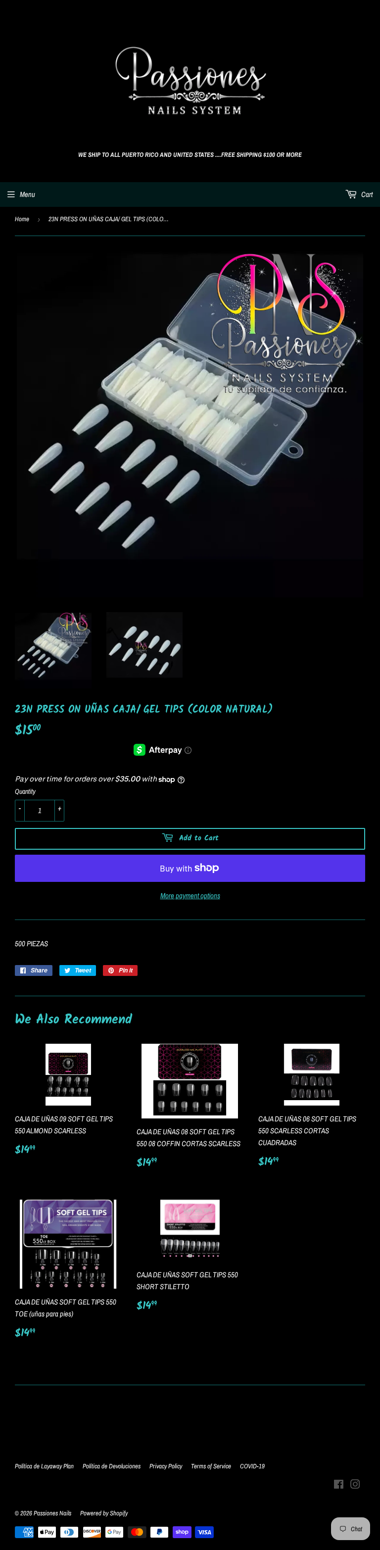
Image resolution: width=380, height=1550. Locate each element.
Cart (366, 194)
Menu (27, 194)
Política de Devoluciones (112, 1466)
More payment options (190, 895)
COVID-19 (252, 1466)
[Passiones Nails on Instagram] (355, 1485)
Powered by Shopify (104, 1513)
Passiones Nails (52, 1513)
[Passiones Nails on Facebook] (338, 1485)
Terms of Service (211, 1466)
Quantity (25, 791)
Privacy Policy (165, 1466)
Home (22, 219)
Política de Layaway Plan (44, 1466)
